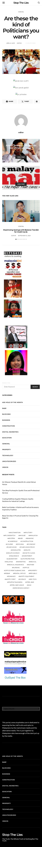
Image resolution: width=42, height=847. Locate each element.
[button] (16, 239)
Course (10, 544)
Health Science (13, 553)
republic (33, 573)
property (33, 570)
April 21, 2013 (10, 43)
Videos (5, 467)
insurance (14, 556)
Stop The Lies (21, 2)
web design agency (21, 588)
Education (7, 438)
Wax (29, 585)
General (21, 12)
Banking (30, 538)
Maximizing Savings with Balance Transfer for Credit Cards (21, 231)
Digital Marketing (10, 432)
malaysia (9, 562)
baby (21, 538)
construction (27, 541)
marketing (21, 562)
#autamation (15, 532)
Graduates (16, 550)
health (27, 550)
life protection (28, 559)
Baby (4, 408)
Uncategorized (9, 461)
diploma (20, 544)
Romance (12, 576)
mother (31, 564)
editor (19, 43)
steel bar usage (17, 585)
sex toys (33, 579)
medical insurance (16, 564)
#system (11, 538)
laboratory (13, 559)
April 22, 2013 (17, 179)
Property (6, 449)
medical (33, 562)
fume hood (12, 547)
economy (31, 544)
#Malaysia (33, 535)
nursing (16, 567)
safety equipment (26, 576)
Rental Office (20, 573)
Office (26, 567)
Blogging (6, 414)
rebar (7, 573)
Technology (7, 455)
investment (27, 556)
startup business (15, 582)
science (22, 579)
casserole (13, 541)
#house (22, 535)
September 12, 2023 (24, 235)
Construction (8, 426)
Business (6, 420)
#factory (28, 532)
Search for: (6, 383)
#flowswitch (9, 535)
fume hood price (28, 547)
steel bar (30, 582)
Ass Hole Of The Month (12, 402)
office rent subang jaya (15, 570)
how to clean (29, 553)
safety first (10, 579)
